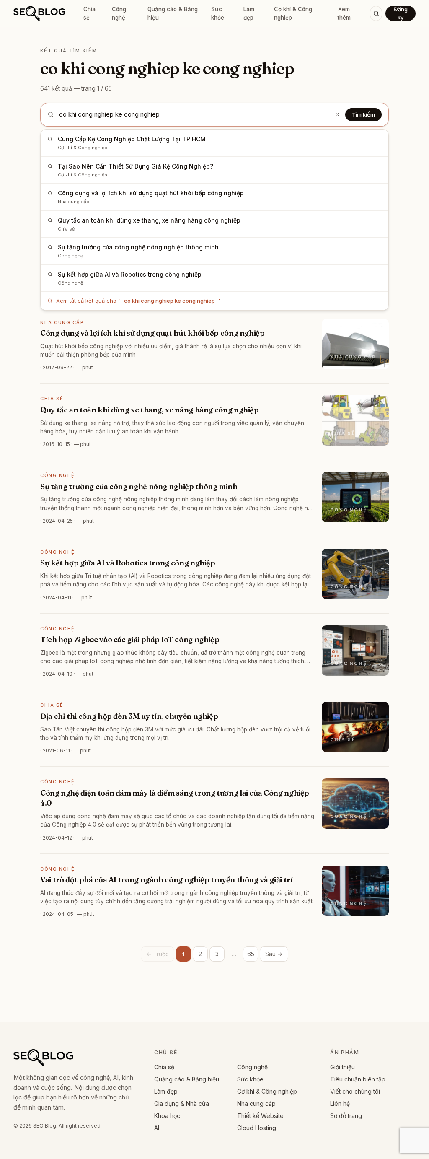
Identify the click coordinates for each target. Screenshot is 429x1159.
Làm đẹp (248, 13)
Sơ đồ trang (346, 1115)
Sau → (274, 954)
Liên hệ (340, 1103)
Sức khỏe (217, 13)
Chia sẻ (89, 13)
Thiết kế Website (260, 1115)
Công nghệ (119, 13)
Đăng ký (401, 13)
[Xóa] (337, 114)
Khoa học (167, 1115)
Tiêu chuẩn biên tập (357, 1079)
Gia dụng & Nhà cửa (181, 1103)
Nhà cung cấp (256, 1103)
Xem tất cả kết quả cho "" (138, 300)
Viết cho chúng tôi (355, 1091)
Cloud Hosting (256, 1127)
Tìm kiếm (363, 114)
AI (156, 1127)
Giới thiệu (342, 1067)
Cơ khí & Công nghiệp (293, 13)
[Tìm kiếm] (376, 13)
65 (250, 954)
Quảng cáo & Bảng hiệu (172, 13)
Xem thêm (344, 13)
